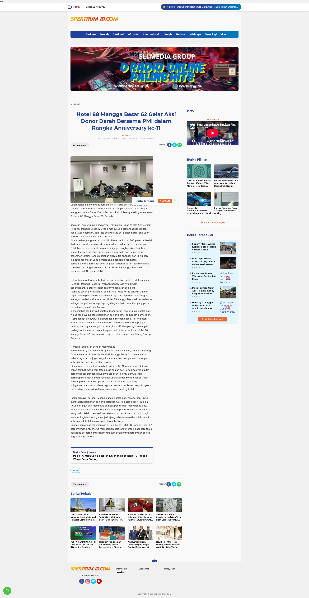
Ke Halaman (213, 119)
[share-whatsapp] (179, 145)
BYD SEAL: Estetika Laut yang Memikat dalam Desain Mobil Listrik (226, 183)
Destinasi (118, 34)
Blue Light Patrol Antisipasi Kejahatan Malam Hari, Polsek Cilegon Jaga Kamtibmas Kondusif (203, 261)
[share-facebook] (169, 145)
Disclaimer (144, 569)
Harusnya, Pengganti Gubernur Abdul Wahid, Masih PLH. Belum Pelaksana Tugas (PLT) (203, 305)
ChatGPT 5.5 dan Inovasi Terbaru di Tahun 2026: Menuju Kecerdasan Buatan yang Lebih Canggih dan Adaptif (199, 183)
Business (91, 34)
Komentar (81, 145)
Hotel (76, 470)
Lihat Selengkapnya (212, 319)
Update (165, 201)
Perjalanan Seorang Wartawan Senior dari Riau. (204, 276)
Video (223, 34)
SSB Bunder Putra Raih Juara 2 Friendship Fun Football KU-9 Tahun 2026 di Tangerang (203, 7)
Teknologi (211, 34)
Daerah (104, 34)
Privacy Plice (169, 569)
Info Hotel (133, 34)
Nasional (181, 34)
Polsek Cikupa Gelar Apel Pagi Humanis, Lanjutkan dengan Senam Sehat (203, 291)
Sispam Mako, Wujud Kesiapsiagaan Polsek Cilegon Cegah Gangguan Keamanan (204, 247)
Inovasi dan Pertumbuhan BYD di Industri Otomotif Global (199, 211)
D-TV (190, 111)
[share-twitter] (174, 145)
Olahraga (195, 34)
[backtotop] (154, 562)
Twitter (95, 585)
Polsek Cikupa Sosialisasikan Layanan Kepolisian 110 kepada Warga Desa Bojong (110, 457)
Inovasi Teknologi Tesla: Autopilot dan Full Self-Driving (225, 211)
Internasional (151, 34)
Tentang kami (121, 569)
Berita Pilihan (197, 159)
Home (76, 6)
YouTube (101, 585)
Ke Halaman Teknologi (212, 222)
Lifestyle (167, 34)
